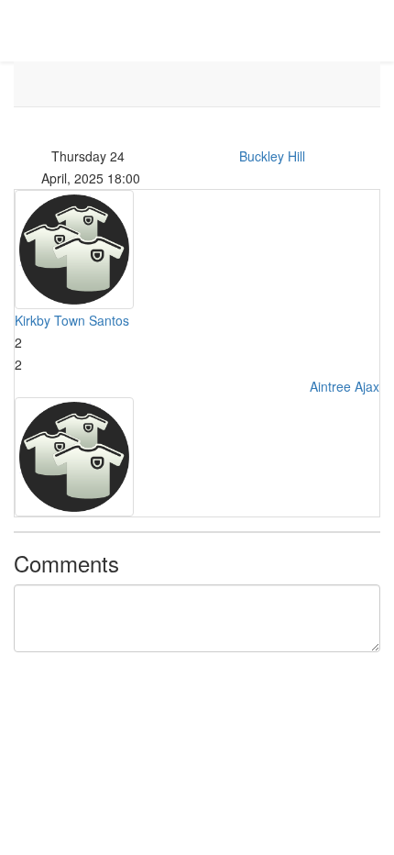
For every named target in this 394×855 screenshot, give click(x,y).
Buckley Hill (272, 156)
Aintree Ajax (344, 386)
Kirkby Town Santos (72, 320)
